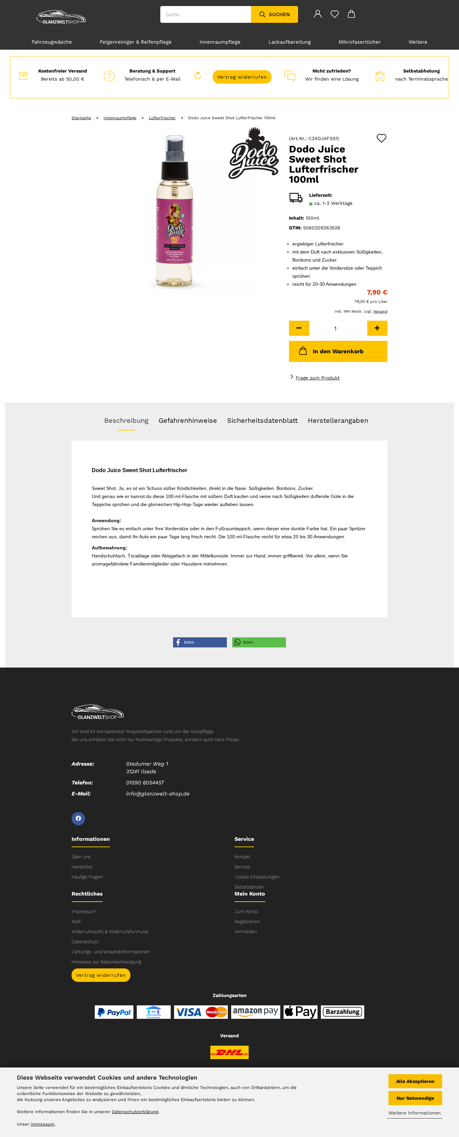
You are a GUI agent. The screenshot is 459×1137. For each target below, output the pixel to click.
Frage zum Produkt (318, 377)
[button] (299, 328)
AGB (76, 921)
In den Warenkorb (338, 351)
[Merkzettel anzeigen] (334, 15)
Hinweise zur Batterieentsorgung (106, 961)
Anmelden (246, 931)
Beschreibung (126, 420)
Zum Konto (246, 911)
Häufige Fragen (87, 876)
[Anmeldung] (317, 15)
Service (242, 866)
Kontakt (242, 856)
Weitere (418, 42)
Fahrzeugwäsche (52, 42)
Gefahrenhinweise (188, 420)
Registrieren (247, 921)
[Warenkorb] (351, 15)
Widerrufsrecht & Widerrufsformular (110, 931)
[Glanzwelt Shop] (61, 17)
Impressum (84, 911)
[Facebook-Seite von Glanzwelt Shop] (78, 818)
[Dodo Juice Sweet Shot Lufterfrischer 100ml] (175, 210)
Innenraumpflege (220, 42)
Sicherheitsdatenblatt (262, 420)
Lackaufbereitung (289, 42)
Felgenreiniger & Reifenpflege (136, 42)
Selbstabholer (249, 887)
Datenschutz (85, 941)
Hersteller (82, 866)
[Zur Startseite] (98, 711)
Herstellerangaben (338, 420)
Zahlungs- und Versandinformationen (111, 951)
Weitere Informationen (414, 1113)
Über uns (81, 856)
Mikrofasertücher (360, 42)
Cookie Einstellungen (257, 876)
